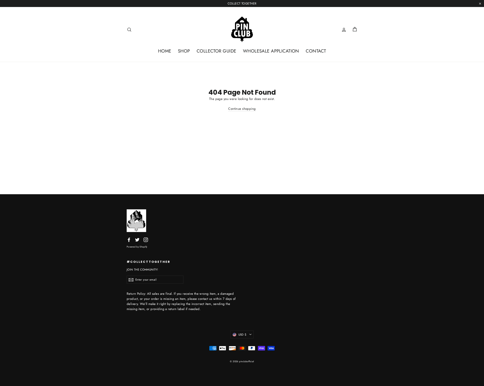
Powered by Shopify (137, 246)
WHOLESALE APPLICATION (271, 51)
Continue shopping (242, 108)
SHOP (184, 51)
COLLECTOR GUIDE (216, 51)
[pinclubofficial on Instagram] (145, 239)
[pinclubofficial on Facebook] (129, 239)
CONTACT (316, 51)
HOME (164, 51)
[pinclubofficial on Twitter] (137, 239)
